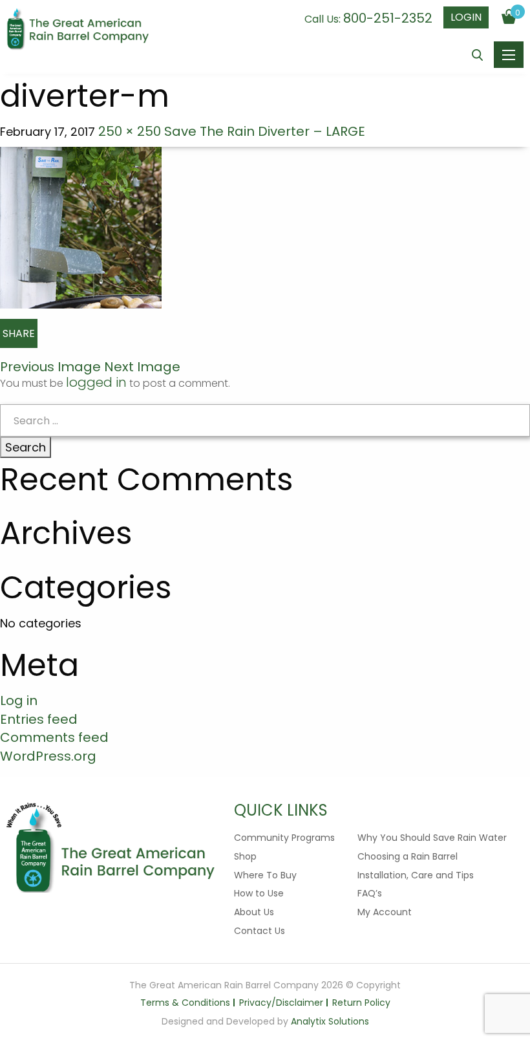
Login (466, 17)
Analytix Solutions (330, 1021)
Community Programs (284, 837)
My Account (384, 912)
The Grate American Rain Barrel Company (77, 30)
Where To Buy (265, 875)
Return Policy (361, 1002)
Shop (245, 856)
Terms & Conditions (185, 1002)
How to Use (259, 893)
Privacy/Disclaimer (281, 1002)
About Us (254, 912)
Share (19, 333)
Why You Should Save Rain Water (432, 837)
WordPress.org (48, 756)
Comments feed (54, 737)
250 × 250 (129, 131)
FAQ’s (369, 893)
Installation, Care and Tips (415, 875)
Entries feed (39, 719)
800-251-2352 (387, 18)
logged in (96, 382)
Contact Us (259, 930)
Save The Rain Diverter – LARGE (264, 131)
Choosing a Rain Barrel (407, 856)
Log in (18, 700)
